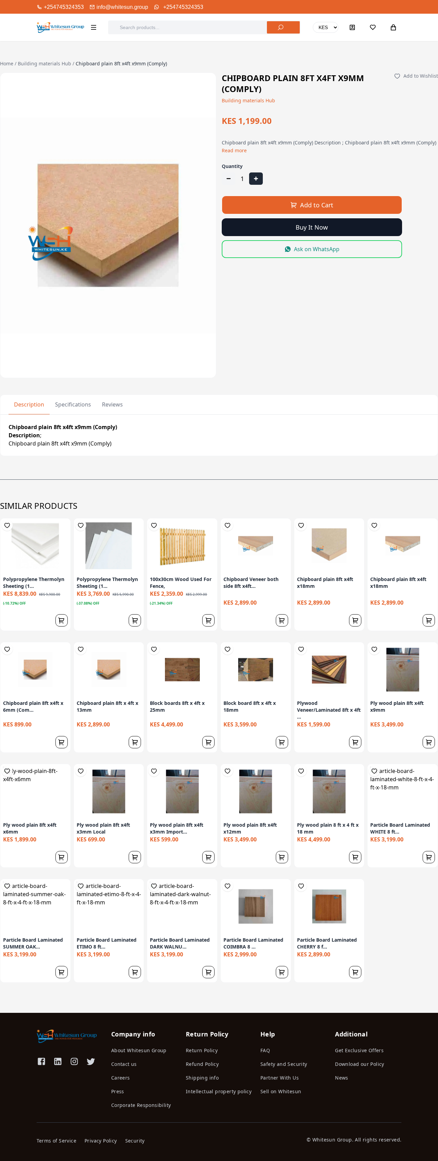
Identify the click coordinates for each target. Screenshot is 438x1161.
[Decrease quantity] (228, 178)
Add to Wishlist (420, 76)
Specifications (73, 404)
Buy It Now (312, 227)
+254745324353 (183, 7)
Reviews (112, 404)
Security (135, 1140)
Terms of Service (56, 1140)
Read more (234, 150)
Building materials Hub (44, 63)
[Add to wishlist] (7, 525)
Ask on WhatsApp (316, 249)
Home (6, 63)
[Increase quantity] (256, 178)
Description (29, 404)
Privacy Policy (101, 1140)
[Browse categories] (93, 27)
